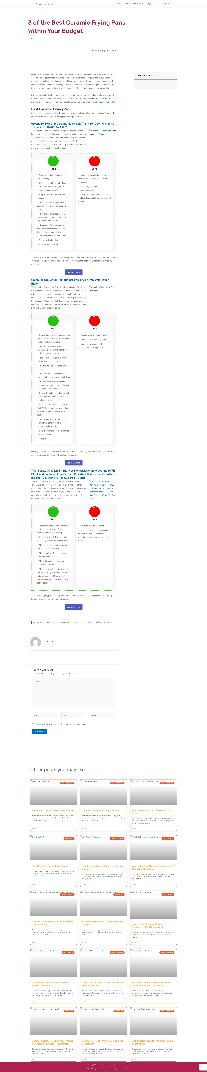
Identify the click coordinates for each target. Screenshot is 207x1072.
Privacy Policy (93, 1065)
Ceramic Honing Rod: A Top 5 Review (100, 810)
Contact (116, 1065)
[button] (173, 76)
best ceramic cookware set (98, 98)
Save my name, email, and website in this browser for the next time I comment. (61, 724)
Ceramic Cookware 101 (134, 4)
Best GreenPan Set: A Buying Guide (50, 866)
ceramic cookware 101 (104, 102)
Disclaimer (105, 1065)
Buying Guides (152, 4)
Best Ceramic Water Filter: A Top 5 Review (53, 810)
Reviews (165, 4)
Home (118, 4)
